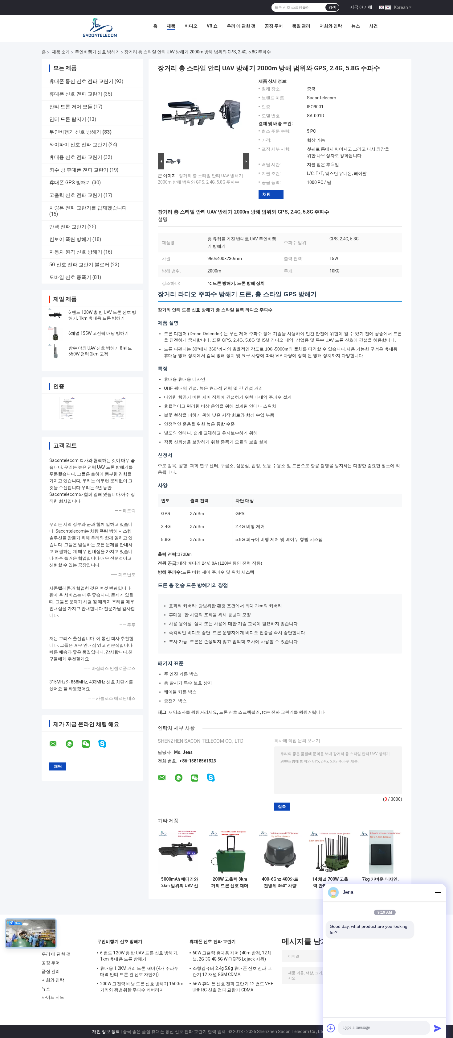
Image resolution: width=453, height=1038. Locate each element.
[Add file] (331, 1028)
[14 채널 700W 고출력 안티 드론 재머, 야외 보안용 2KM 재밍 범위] (330, 852)
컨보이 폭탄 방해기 (70, 239)
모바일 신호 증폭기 (70, 277)
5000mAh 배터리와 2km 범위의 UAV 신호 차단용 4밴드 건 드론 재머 (179, 882)
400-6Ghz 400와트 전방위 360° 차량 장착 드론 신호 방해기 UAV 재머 (280, 882)
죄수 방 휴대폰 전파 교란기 (78, 170)
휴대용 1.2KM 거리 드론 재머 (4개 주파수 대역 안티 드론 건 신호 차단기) (139, 971)
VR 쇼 (212, 25)
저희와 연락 (331, 25)
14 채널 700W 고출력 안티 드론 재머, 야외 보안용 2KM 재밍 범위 (330, 882)
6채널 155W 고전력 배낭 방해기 (98, 333)
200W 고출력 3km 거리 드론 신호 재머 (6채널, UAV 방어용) (229, 882)
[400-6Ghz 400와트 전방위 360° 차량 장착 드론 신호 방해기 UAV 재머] (280, 852)
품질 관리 (301, 25)
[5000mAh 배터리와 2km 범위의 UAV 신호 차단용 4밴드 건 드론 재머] (179, 852)
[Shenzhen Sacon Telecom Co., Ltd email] (57, 744)
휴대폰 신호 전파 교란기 (75, 94)
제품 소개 (61, 51)
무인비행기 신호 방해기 (97, 51)
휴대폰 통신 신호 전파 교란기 (81, 81)
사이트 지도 (53, 997)
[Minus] (437, 892)
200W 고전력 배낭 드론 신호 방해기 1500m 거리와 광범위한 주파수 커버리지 (141, 986)
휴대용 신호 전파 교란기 (75, 157)
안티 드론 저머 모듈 (70, 107)
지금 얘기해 (361, 7)
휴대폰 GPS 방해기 (70, 182)
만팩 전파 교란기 (67, 227)
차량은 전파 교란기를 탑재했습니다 (88, 208)
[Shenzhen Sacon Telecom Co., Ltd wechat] (89, 744)
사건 (373, 25)
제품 (171, 25)
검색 (332, 7)
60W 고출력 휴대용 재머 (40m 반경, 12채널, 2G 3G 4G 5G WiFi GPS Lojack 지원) (232, 955)
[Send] (438, 1028)
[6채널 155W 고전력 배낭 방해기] (55, 333)
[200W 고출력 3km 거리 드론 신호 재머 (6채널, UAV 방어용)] (229, 852)
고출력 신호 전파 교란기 (75, 195)
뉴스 (355, 25)
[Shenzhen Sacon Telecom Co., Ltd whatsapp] (73, 744)
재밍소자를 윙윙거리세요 (193, 712)
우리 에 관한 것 (241, 25)
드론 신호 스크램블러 (239, 712)
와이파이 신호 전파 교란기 (78, 144)
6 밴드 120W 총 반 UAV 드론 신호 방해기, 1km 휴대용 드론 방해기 (139, 955)
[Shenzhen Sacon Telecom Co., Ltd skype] (106, 744)
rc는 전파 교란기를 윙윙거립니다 (293, 712)
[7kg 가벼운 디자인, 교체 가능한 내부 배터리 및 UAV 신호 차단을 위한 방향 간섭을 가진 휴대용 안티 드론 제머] (380, 852)
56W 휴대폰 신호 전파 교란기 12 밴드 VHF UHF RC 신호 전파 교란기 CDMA (233, 986)
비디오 (191, 25)
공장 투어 (274, 25)
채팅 (267, 194)
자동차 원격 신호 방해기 (75, 252)
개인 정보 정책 (106, 1031)
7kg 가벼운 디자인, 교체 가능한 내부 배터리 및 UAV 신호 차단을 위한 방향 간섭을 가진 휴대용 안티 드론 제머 (380, 882)
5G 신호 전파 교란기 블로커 (79, 265)
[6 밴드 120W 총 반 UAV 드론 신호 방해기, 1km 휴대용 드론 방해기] (55, 315)
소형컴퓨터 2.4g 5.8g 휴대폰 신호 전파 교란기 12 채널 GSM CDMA (232, 971)
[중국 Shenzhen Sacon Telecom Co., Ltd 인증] (67, 408)
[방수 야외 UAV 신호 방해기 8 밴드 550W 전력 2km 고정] (55, 351)
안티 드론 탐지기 (67, 119)
